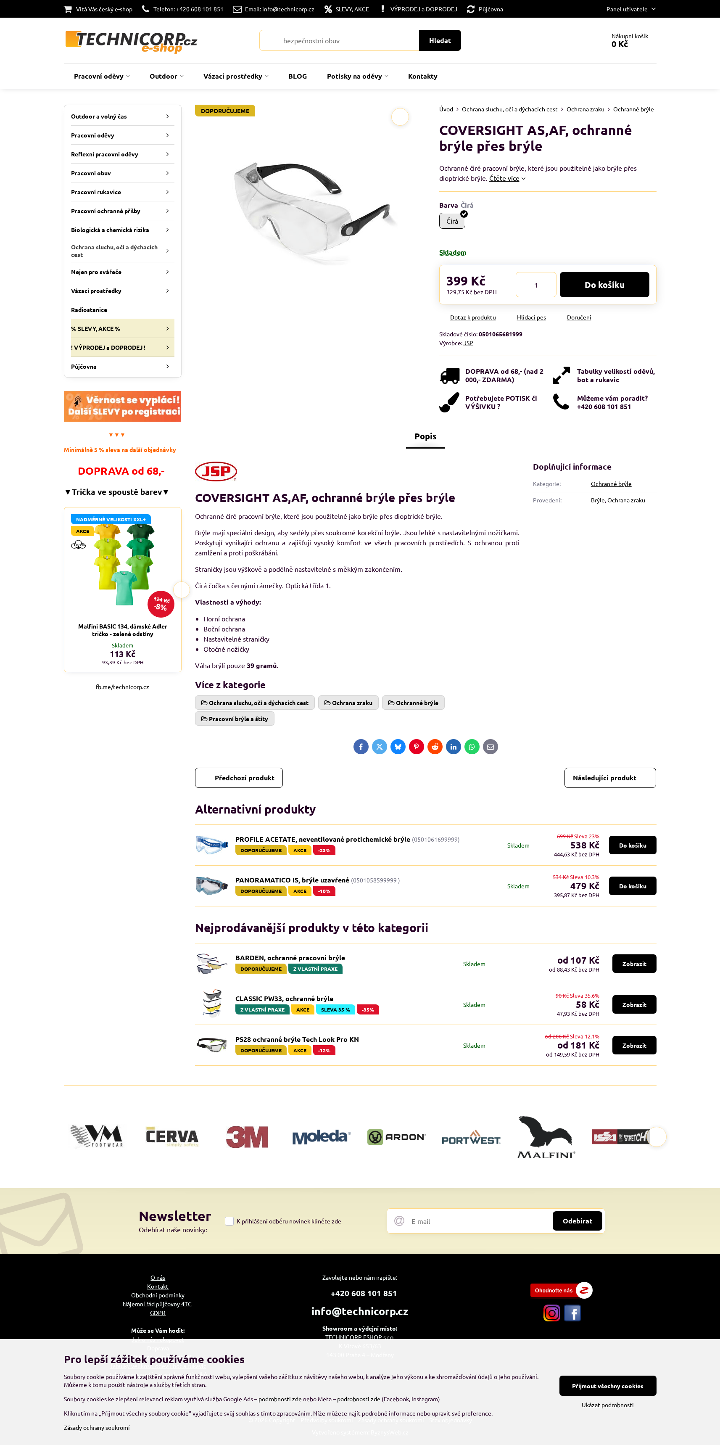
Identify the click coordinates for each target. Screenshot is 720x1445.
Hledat (440, 40)
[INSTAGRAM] (551, 1319)
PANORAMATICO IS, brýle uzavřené (292, 879)
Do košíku (605, 284)
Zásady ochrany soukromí (97, 1427)
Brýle (598, 500)
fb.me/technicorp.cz (122, 686)
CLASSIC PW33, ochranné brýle (284, 998)
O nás (157, 1277)
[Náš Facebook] (572, 1319)
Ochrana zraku (626, 500)
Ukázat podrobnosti (608, 1404)
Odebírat (577, 1220)
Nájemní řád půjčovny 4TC (157, 1304)
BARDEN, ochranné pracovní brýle (290, 957)
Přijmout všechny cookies (608, 1386)
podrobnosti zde (280, 1399)
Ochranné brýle (611, 483)
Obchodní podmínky (158, 1295)
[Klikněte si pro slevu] (123, 419)
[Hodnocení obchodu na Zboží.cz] (561, 1296)
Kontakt (158, 1286)
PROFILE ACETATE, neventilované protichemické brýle (322, 839)
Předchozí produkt (244, 777)
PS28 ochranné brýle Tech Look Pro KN (297, 1039)
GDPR (158, 1312)
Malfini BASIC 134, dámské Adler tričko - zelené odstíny (122, 629)
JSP (468, 342)
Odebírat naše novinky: (173, 1229)
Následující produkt (604, 777)
